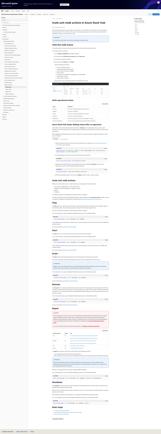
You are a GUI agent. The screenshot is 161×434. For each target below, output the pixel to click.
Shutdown (137, 32)
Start (136, 26)
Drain (136, 27)
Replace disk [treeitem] (8, 91)
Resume (136, 29)
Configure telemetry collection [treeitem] (11, 48)
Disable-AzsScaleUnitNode (71, 281)
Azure (53, 18)
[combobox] (14, 20)
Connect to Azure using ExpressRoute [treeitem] (12, 55)
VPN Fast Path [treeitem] (7, 59)
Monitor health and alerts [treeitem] (10, 66)
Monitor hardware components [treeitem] (11, 68)
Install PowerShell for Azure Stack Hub (92, 199)
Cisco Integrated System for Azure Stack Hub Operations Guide (83, 335)
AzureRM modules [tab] (64, 139)
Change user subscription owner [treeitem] (11, 73)
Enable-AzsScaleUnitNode (71, 305)
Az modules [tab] (55, 139)
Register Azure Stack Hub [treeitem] (10, 50)
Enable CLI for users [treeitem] (9, 57)
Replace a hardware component (91, 326)
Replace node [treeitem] (8, 89)
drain (74, 394)
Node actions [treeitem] (8, 87)
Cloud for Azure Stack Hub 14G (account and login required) (83, 340)
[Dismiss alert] (158, 3)
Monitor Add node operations (62, 414)
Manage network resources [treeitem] (10, 71)
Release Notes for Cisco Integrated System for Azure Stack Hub (83, 338)
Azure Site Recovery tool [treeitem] (10, 80)
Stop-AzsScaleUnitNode (70, 227)
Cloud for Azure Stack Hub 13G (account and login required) (83, 343)
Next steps (137, 34)
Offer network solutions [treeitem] (8, 103)
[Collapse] (27, 18)
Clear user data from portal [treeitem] (10, 45)
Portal (150, 14)
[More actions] (108, 19)
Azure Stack (58, 18)
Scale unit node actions (140, 22)
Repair (136, 30)
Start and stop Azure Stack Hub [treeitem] (11, 75)
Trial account (156, 14)
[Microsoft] (2, 11)
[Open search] (158, 11)
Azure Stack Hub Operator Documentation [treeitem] (11, 25)
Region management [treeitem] (9, 52)
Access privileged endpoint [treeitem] (10, 64)
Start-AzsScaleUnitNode (70, 250)
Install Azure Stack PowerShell (62, 410)
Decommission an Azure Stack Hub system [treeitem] (13, 78)
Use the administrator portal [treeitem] (10, 32)
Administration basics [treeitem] (9, 43)
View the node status (139, 21)
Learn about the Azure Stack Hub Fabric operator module (68, 412)
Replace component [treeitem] (10, 94)
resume (84, 390)
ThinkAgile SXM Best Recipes (76, 348)
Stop (136, 24)
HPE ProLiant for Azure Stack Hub (77, 345)
